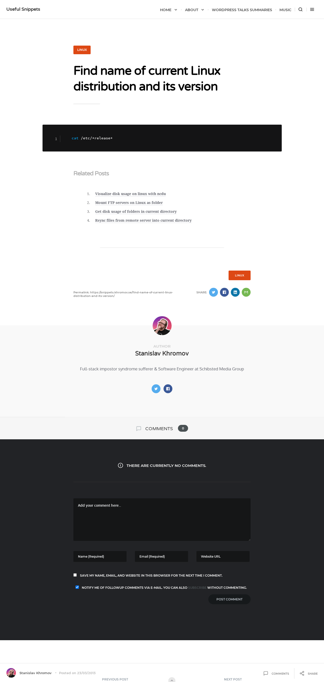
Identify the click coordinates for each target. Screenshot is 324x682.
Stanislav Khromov (162, 353)
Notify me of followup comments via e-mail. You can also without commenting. (164, 588)
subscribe (197, 588)
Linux (82, 50)
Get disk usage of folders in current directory (136, 211)
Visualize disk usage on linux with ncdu (130, 193)
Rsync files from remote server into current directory (143, 220)
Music (285, 10)
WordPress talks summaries (242, 10)
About (191, 10)
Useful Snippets (23, 9)
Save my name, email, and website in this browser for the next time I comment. (151, 575)
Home (165, 10)
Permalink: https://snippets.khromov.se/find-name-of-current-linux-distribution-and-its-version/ (123, 294)
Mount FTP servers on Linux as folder (129, 202)
